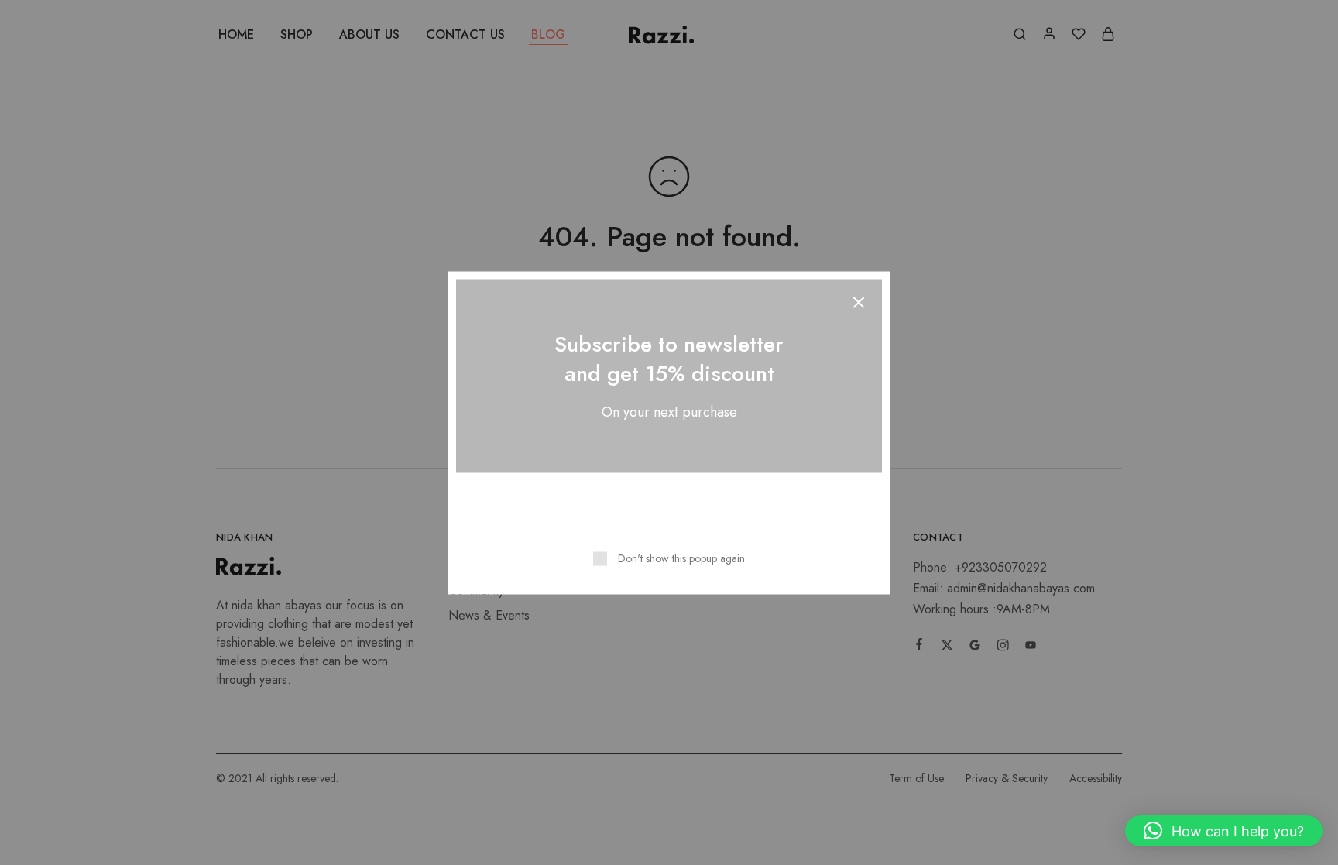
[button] (1224, 830)
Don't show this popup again (681, 557)
